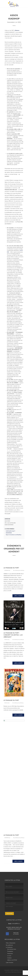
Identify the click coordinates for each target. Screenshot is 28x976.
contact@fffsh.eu (16, 923)
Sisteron (17, 30)
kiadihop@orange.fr (10, 531)
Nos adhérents (9, 945)
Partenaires (10, 953)
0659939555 (9, 532)
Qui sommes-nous (11, 949)
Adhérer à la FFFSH (12, 960)
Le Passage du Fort (11, 568)
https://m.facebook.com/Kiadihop (13, 534)
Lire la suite (18, 595)
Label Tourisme (9, 962)
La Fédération (9, 947)
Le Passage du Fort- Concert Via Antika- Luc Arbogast (13, 635)
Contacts (9, 957)
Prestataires (10, 951)
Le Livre (9, 955)
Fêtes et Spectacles (10, 943)
